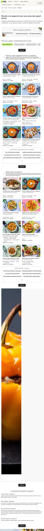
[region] (11, 477)
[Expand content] (22, 161)
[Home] (2, 8)
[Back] (4, 57)
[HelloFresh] (3, 1)
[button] (7, 44)
